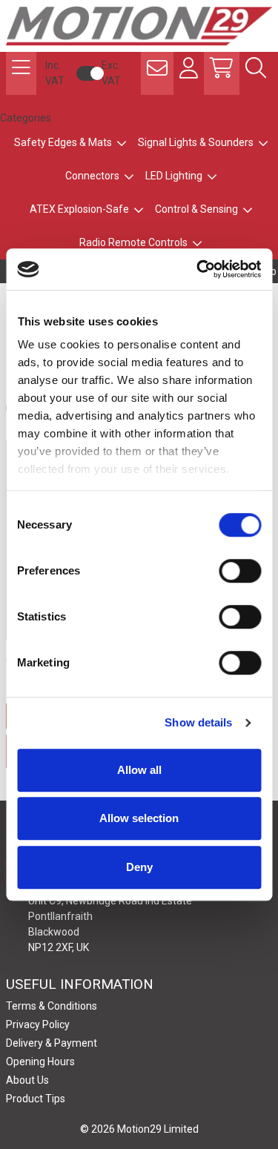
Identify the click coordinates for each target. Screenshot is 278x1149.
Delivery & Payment (51, 1043)
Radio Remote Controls (133, 242)
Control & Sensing (196, 209)
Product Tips (35, 1099)
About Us (27, 1080)
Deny (139, 867)
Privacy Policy (38, 1024)
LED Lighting (173, 176)
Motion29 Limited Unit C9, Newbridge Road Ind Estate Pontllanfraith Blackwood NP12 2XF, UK (110, 916)
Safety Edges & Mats (63, 142)
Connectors (92, 176)
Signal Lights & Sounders (196, 142)
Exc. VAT (111, 73)
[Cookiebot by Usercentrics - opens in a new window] (198, 269)
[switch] (240, 571)
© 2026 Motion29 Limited (139, 1129)
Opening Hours (40, 1061)
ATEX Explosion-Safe (79, 209)
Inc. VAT (54, 73)
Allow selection (139, 818)
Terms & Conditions (51, 1006)
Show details (198, 722)
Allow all (139, 770)
